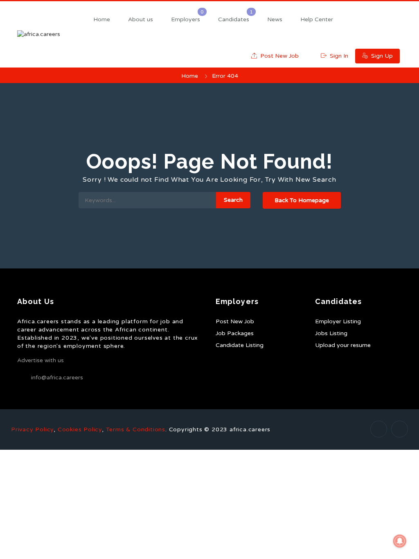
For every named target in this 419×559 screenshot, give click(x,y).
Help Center (316, 19)
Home (101, 19)
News (274, 19)
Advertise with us (40, 360)
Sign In (338, 55)
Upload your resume (343, 345)
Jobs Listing (331, 333)
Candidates (233, 19)
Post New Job (279, 55)
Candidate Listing (240, 345)
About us (140, 19)
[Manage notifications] (399, 541)
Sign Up (381, 55)
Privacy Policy (32, 429)
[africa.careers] (50, 34)
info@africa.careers (57, 377)
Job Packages (235, 333)
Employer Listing (338, 321)
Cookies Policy (80, 429)
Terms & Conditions (135, 429)
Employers (185, 19)
